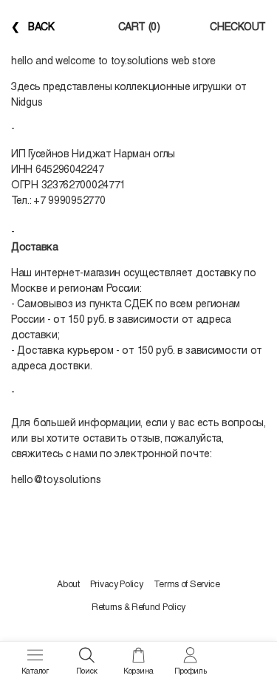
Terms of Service (187, 584)
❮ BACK (33, 26)
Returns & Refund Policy (138, 607)
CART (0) (139, 26)
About (68, 584)
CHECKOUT (238, 26)
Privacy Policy (116, 584)
